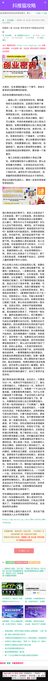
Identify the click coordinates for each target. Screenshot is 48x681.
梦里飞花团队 (34, 562)
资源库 (33, 678)
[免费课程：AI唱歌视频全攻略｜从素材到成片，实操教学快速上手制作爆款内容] (35, 589)
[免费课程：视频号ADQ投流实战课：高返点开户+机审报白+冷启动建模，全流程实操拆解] (35, 611)
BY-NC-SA (22, 534)
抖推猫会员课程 (21, 562)
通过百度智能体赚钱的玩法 (14, 648)
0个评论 (31, 38)
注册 (45, 13)
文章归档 (13, 676)
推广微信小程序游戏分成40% (15, 634)
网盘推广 (38, 673)
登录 (39, 13)
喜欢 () (25, 551)
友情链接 (22, 676)
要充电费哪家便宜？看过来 (14, 652)
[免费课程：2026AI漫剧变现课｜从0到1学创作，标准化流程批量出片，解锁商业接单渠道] (12, 611)
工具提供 (9, 562)
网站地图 (32, 676)
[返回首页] (3, 20)
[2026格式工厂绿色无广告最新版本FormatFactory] (12, 589)
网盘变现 (22, 678)
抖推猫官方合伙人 (23, 35)
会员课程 (10, 20)
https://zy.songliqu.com (29, 45)
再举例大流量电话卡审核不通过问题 (18, 645)
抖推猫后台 (28, 673)
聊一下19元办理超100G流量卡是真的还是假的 (21, 655)
